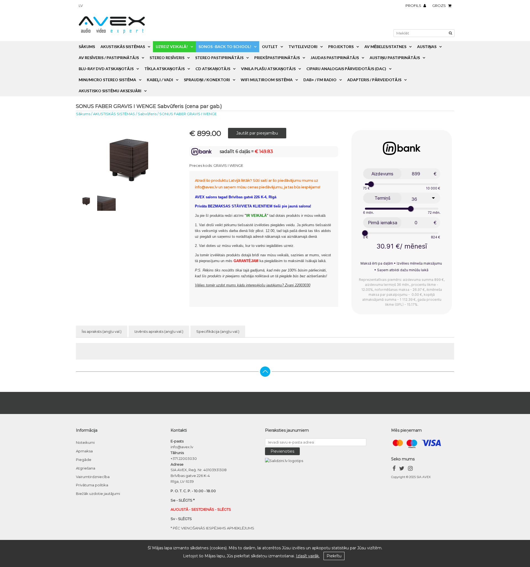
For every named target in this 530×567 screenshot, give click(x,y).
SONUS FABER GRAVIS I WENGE (188, 114)
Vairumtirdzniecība (93, 476)
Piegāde (83, 459)
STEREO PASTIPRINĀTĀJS (219, 57)
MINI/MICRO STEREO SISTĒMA (107, 79)
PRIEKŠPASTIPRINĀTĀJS (277, 57)
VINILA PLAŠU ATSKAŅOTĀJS (268, 68)
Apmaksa (84, 451)
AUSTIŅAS (426, 46)
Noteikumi (85, 442)
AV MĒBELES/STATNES (385, 46)
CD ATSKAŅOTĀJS (212, 68)
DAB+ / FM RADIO (319, 79)
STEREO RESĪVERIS (167, 57)
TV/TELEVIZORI (302, 46)
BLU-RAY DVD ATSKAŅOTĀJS (106, 68)
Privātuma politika (92, 485)
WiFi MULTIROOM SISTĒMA (267, 79)
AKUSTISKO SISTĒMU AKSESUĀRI (110, 90)
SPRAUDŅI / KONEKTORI (207, 79)
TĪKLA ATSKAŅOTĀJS (164, 68)
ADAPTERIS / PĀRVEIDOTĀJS (374, 79)
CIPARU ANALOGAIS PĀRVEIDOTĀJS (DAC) (346, 68)
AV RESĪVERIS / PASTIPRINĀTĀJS (109, 57)
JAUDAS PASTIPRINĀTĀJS (335, 57)
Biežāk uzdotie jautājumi (98, 493)
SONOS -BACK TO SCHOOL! (224, 46)
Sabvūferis (147, 114)
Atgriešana (85, 468)
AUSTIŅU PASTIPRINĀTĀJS (395, 57)
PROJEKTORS (341, 46)
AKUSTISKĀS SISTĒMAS (122, 46)
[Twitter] (401, 469)
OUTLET (270, 46)
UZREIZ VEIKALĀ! (172, 46)
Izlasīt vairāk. (308, 555)
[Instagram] (410, 469)
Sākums (87, 46)
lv (81, 5)
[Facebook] (394, 469)
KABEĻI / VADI (160, 79)
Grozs (439, 5)
